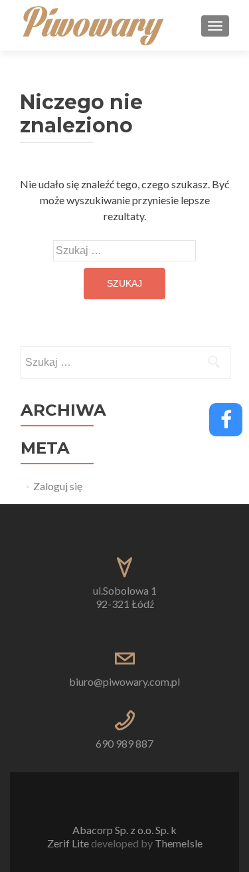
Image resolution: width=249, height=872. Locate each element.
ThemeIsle (179, 843)
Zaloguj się (57, 486)
